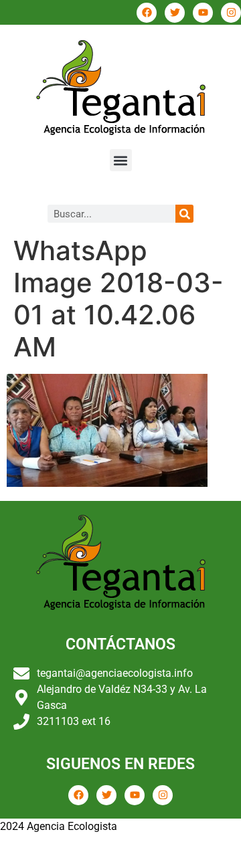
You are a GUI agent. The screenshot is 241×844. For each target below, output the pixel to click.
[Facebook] (147, 13)
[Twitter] (175, 13)
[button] (121, 160)
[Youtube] (203, 13)
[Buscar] (184, 214)
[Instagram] (231, 13)
